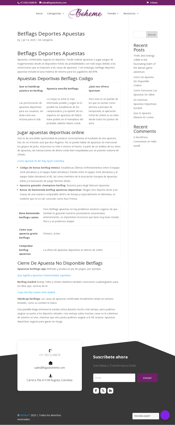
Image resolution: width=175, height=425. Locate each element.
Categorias (54, 13)
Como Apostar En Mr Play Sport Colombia (40, 161)
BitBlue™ (25, 415)
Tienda (111, 13)
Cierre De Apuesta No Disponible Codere (143, 81)
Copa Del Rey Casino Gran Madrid (36, 292)
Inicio (39, 13)
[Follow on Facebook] (96, 391)
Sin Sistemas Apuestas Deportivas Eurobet (145, 104)
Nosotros (130, 13)
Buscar (152, 34)
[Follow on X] (103, 391)
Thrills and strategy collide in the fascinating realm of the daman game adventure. (144, 63)
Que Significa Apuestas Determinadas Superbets (44, 275)
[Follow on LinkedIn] (110, 391)
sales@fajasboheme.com (49, 368)
